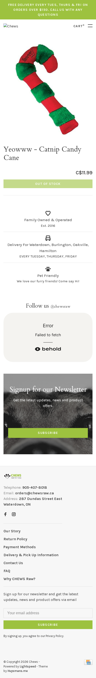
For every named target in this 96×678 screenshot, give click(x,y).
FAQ (6, 571)
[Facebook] (5, 514)
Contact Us (13, 563)
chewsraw (60, 306)
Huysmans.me (17, 671)
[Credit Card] (88, 663)
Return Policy (15, 539)
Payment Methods (19, 547)
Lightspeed (28, 666)
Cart (78, 26)
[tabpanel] (48, 89)
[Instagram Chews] (14, 514)
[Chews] (12, 476)
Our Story (12, 531)
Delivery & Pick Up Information (30, 555)
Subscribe (48, 433)
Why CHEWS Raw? (19, 579)
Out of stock (48, 184)
